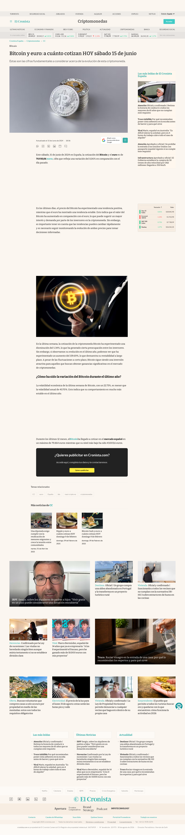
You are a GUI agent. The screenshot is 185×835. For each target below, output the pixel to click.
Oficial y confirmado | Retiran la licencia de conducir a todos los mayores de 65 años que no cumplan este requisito (156, 109)
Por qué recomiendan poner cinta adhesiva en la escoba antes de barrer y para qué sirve (156, 121)
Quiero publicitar (84, 470)
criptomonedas (86, 494)
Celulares (57, 791)
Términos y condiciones (95, 822)
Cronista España (16, 41)
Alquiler (98, 14)
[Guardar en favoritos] (125, 140)
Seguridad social (37, 14)
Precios (93, 791)
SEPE (81, 791)
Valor (172, 207)
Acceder (169, 22)
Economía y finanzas (44, 29)
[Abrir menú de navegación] (10, 21)
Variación (157, 207)
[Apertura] (60, 809)
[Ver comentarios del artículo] (65, 146)
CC (44, 41)
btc (59, 494)
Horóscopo (138, 791)
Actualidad (105, 29)
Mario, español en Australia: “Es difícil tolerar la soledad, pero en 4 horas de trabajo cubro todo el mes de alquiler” (155, 134)
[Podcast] (102, 809)
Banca (147, 29)
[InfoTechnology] (120, 809)
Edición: (166, 14)
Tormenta (14, 14)
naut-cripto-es (70, 494)
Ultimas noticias (17, 29)
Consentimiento (125, 822)
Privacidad (111, 822)
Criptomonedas (127, 29)
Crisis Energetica (108, 791)
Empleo (135, 14)
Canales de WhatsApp (54, 817)
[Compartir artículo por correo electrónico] (60, 146)
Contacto (31, 817)
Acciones (117, 14)
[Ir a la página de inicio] (22, 21)
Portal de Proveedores (121, 817)
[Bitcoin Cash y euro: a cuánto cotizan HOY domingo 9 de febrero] (92, 521)
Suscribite (77, 817)
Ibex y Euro (68, 29)
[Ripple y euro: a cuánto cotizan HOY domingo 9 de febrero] (66, 521)
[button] (178, 706)
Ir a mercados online (17, 35)
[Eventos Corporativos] (75, 809)
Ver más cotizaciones (167, 35)
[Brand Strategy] (88, 809)
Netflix (152, 14)
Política (86, 29)
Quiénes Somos (97, 817)
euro (41, 494)
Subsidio (124, 791)
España (50, 494)
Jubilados (60, 14)
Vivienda (79, 14)
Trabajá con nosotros (148, 817)
